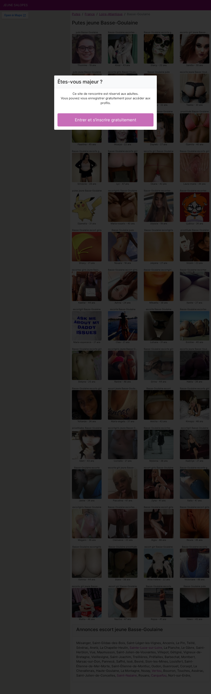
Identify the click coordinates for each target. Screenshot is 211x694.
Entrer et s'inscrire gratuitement (105, 119)
